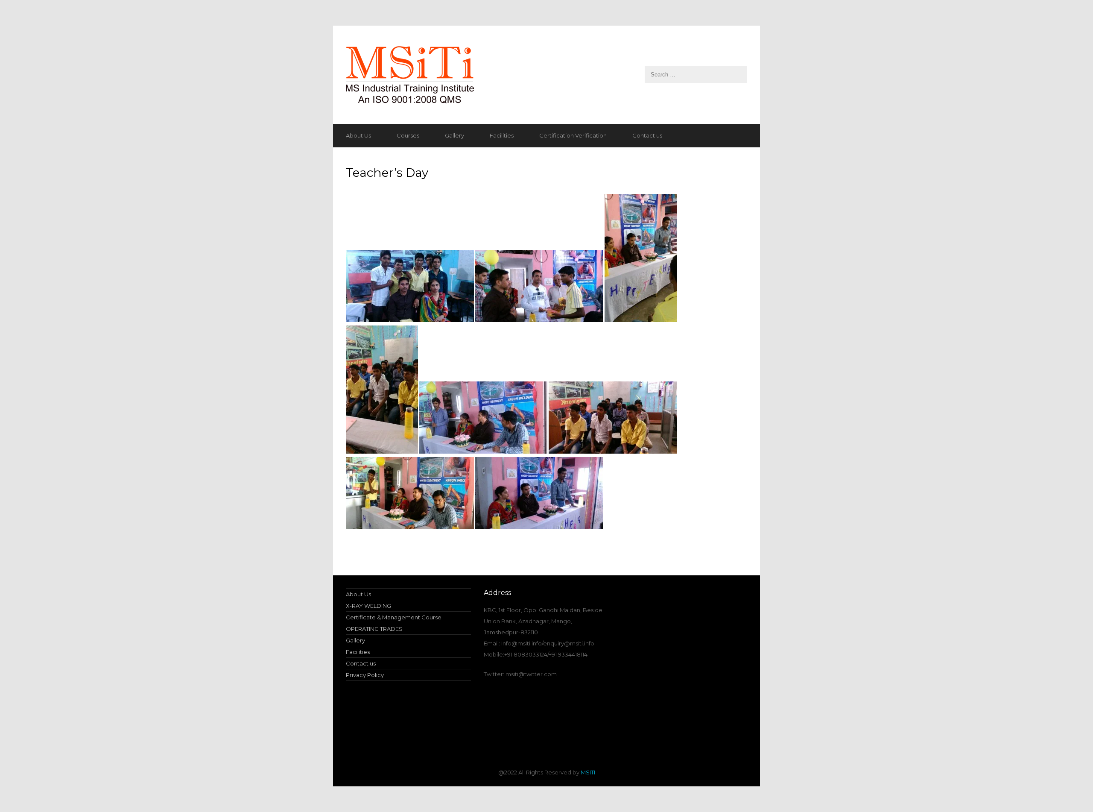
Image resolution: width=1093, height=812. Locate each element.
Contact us (647, 135)
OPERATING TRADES (374, 628)
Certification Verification (573, 135)
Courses (408, 135)
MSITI (587, 772)
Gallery (454, 135)
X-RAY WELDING (368, 605)
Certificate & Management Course (393, 617)
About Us (358, 135)
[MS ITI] (546, 75)
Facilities (502, 135)
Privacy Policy (365, 674)
